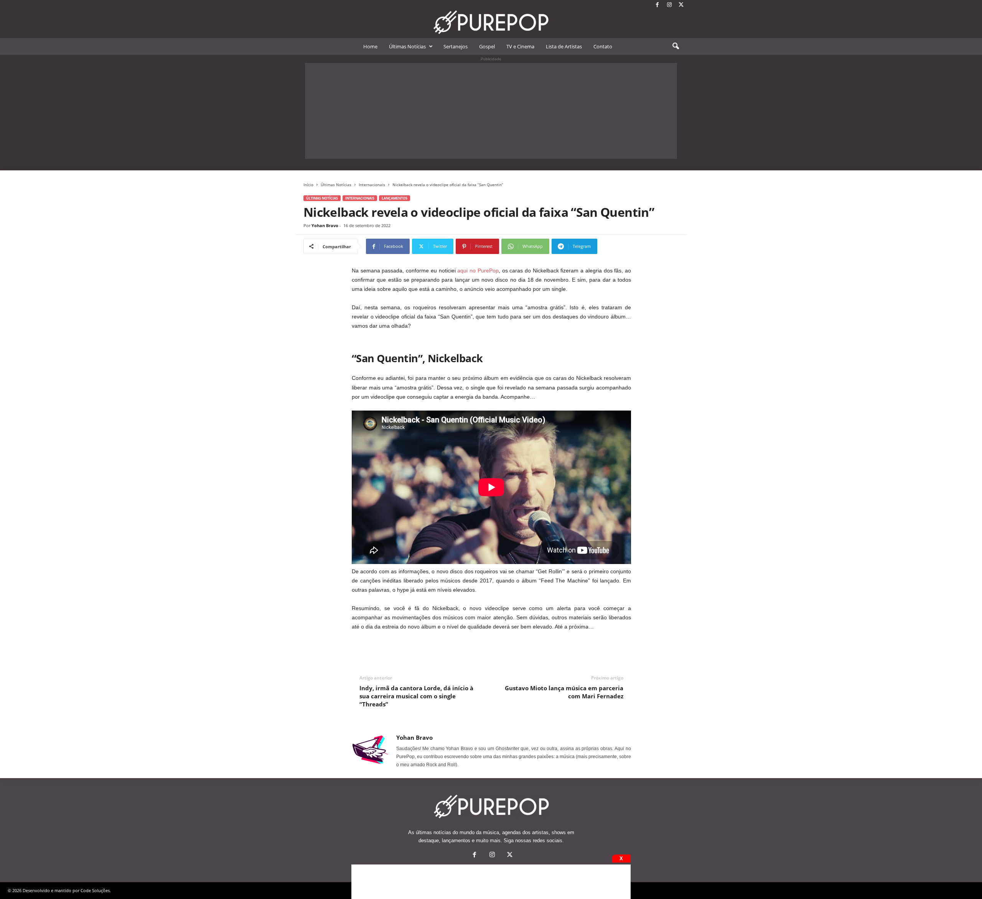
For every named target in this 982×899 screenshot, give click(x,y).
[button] (675, 46)
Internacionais (372, 184)
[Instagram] (669, 5)
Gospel (487, 46)
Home (370, 46)
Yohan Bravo (324, 225)
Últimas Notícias (407, 46)
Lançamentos (394, 198)
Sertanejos (455, 46)
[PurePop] (491, 22)
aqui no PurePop (477, 270)
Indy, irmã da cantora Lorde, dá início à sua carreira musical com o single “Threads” (416, 696)
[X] (681, 5)
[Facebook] (657, 5)
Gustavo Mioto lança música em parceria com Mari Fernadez (564, 692)
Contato (602, 46)
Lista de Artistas (564, 46)
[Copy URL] (623, 246)
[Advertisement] (491, 111)
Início (308, 184)
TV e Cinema (520, 46)
